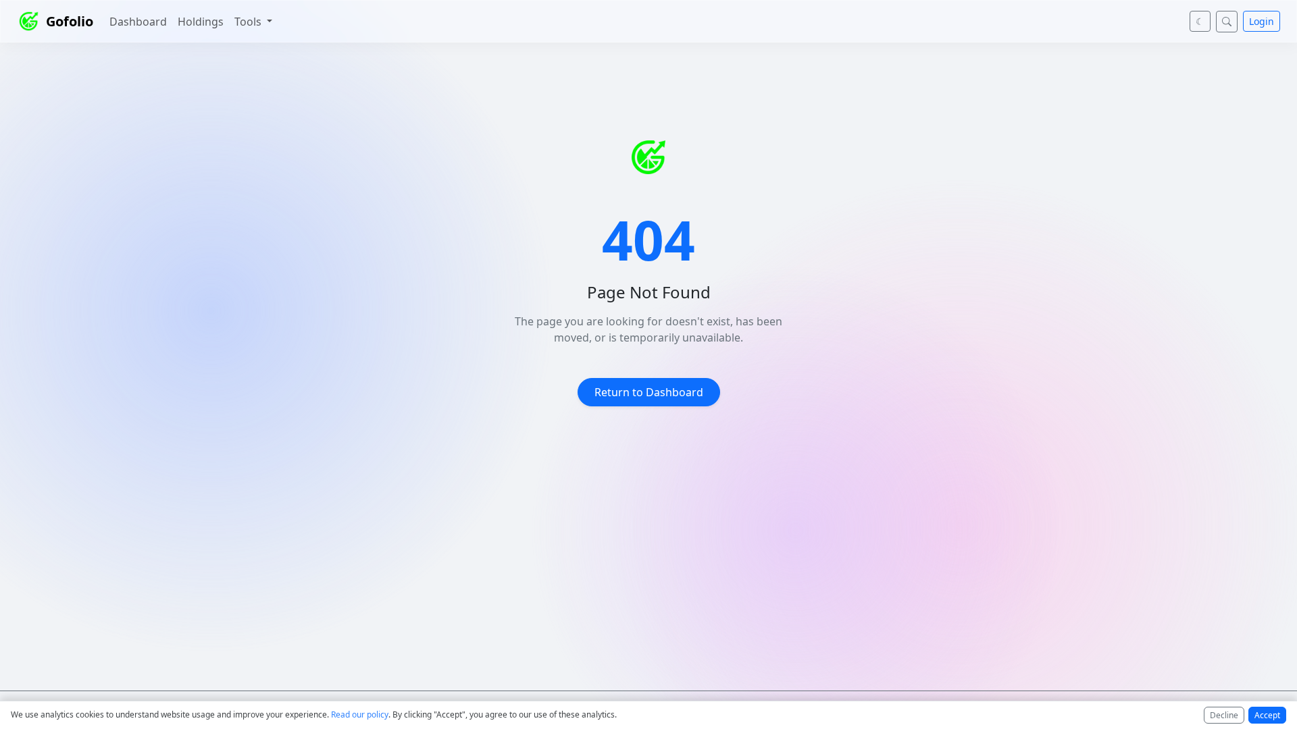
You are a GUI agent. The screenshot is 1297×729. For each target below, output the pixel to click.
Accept (1267, 715)
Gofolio (69, 21)
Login (1261, 21)
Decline (1224, 715)
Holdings (201, 21)
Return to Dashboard (648, 392)
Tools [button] (249, 21)
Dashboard (138, 21)
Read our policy (359, 714)
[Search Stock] (1227, 21)
